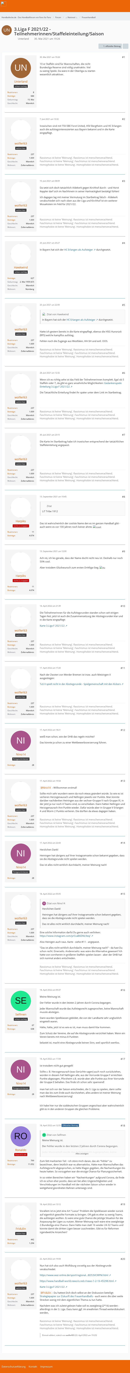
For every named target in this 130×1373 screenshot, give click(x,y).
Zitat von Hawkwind (58, 314)
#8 (123, 496)
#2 (123, 119)
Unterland (23, 38)
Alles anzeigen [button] (82, 1153)
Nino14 (47, 787)
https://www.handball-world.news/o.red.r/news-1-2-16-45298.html (77, 1281)
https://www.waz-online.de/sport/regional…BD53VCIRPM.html (74, 1275)
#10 (123, 606)
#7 (123, 434)
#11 (123, 668)
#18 (123, 1125)
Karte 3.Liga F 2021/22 (52, 625)
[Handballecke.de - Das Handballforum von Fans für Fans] (3, 4)
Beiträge (11, 96)
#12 (123, 730)
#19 (123, 1204)
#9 (123, 551)
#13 (123, 780)
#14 (123, 842)
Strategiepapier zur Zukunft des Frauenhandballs (66, 1296)
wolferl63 (70, 1335)
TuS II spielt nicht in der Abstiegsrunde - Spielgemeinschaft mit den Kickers (80, 684)
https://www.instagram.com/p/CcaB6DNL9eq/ (65, 935)
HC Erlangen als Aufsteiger (78, 249)
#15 (123, 893)
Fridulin (47, 1292)
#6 (123, 372)
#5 (123, 304)
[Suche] (110, 4)
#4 (123, 243)
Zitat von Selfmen (56, 1134)
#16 (123, 990)
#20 (123, 1258)
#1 (123, 57)
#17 (123, 1058)
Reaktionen (12, 92)
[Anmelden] (118, 4)
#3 (123, 181)
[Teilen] (125, 46)
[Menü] (126, 4)
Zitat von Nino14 (56, 903)
